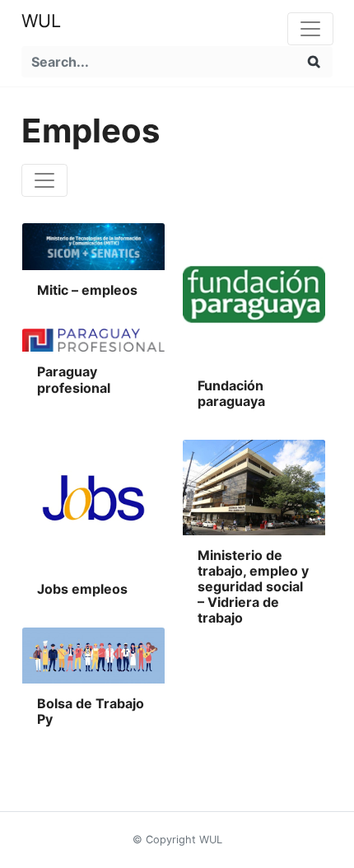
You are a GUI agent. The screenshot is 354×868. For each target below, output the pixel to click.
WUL (41, 20)
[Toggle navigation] (310, 28)
